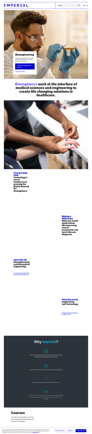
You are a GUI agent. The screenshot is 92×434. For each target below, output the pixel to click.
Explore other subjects (20, 71)
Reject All (70, 430)
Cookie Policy (35, 432)
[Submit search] (79, 5)
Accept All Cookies (80, 430)
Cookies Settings (59, 430)
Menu (84, 5)
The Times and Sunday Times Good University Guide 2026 (21, 273)
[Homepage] (29, 5)
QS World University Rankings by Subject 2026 (69, 313)
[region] (46, 431)
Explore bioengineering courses (24, 66)
